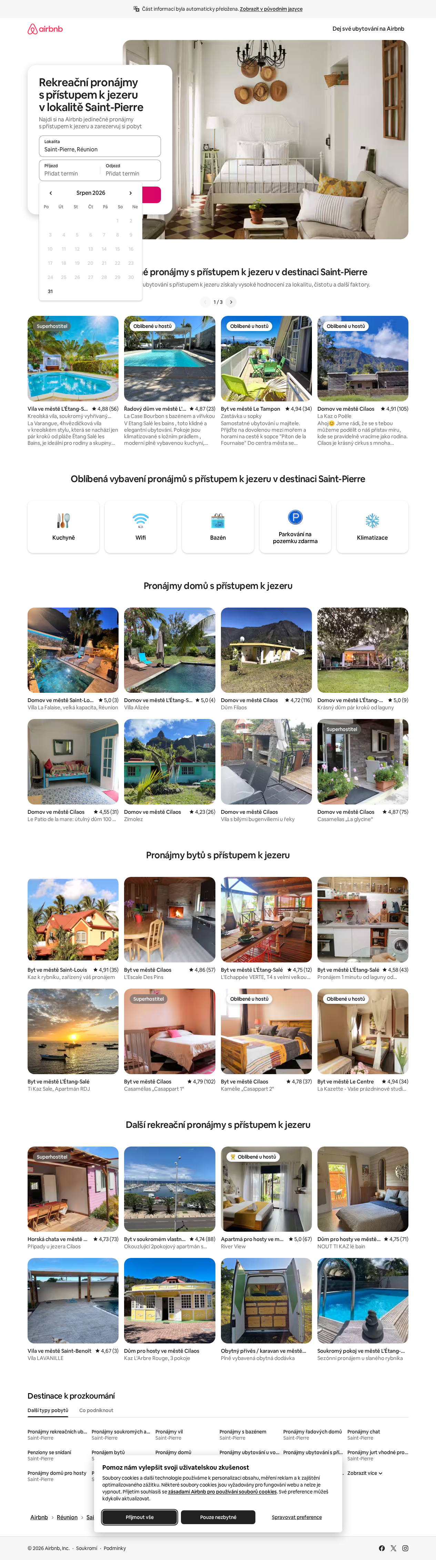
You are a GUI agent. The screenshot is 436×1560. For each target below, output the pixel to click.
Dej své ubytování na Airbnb (368, 28)
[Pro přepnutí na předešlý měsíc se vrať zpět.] (51, 193)
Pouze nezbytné (218, 1517)
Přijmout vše (139, 1517)
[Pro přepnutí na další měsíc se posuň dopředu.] (130, 193)
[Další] (230, 302)
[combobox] (99, 149)
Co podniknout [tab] (96, 1410)
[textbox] (69, 173)
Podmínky (115, 1548)
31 (50, 291)
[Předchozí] (205, 302)
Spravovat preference (297, 1517)
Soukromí (86, 1548)
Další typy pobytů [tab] (48, 1410)
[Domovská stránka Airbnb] (45, 29)
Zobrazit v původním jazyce (271, 9)
